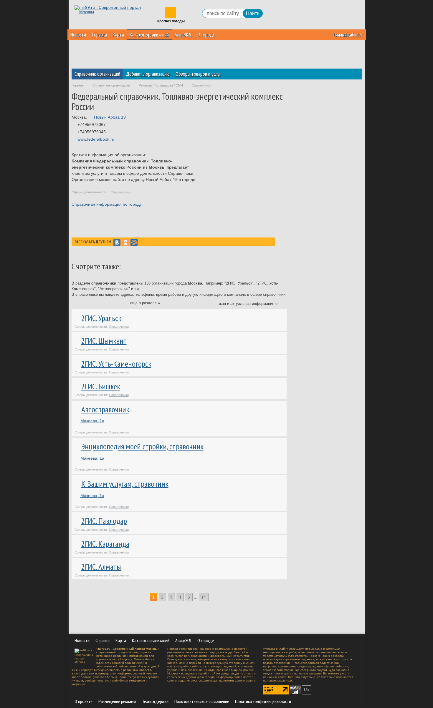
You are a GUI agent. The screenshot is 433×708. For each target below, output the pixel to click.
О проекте (83, 701)
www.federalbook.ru (95, 139)
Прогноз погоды (171, 21)
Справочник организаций (97, 73)
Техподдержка (155, 701)
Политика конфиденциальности (263, 701)
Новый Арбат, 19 (110, 117)
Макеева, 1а (92, 420)
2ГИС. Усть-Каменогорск (116, 364)
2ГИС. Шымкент (104, 341)
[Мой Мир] (134, 242)
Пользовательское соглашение (201, 701)
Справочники (120, 192)
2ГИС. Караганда (105, 544)
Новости (78, 34)
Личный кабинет (348, 34)
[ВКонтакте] (116, 242)
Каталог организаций (149, 34)
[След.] (212, 597)
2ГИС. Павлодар (104, 521)
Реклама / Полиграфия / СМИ (161, 85)
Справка (99, 34)
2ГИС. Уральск (101, 318)
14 (203, 597)
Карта (118, 34)
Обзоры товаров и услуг (198, 73)
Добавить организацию (148, 73)
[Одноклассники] (125, 242)
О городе (206, 34)
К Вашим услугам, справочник (124, 484)
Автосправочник (105, 409)
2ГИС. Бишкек (100, 386)
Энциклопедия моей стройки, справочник (142, 446)
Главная (78, 85)
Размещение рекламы (117, 701)
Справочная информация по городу (107, 204)
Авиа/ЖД (183, 34)
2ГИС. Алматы (101, 567)
